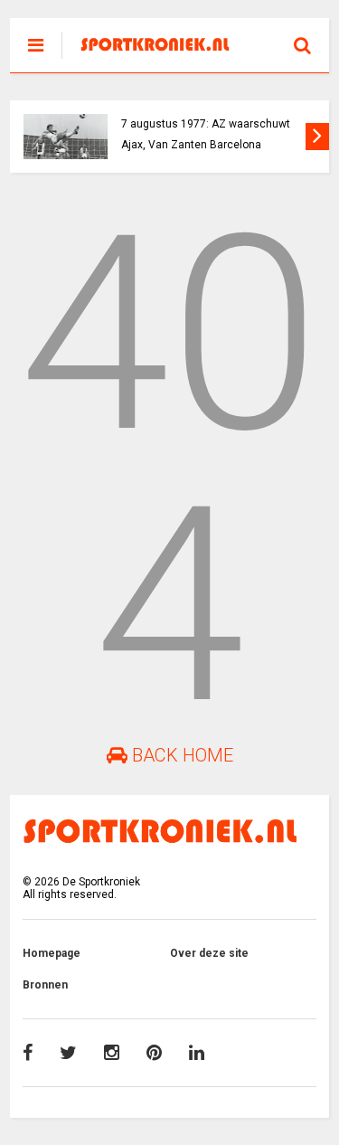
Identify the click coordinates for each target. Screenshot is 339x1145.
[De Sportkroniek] (160, 46)
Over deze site (209, 953)
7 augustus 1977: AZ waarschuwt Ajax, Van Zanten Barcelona (205, 134)
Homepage (51, 953)
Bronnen (45, 985)
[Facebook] (28, 1052)
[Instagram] (111, 1052)
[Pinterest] (154, 1052)
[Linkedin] (196, 1052)
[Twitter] (68, 1052)
